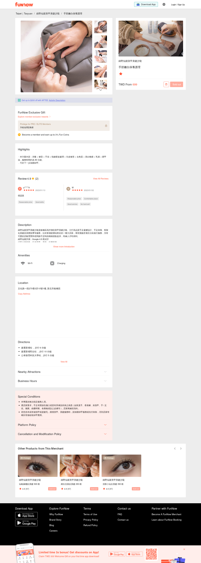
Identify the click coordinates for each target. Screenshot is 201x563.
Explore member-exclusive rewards (33, 116)
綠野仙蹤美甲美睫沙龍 (48, 13)
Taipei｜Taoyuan (24, 13)
